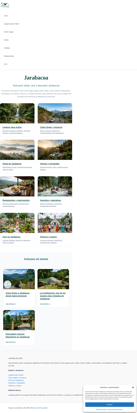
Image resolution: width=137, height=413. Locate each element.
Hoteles (7, 48)
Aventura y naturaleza (16, 383)
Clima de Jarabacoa (16, 380)
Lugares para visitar (11, 24)
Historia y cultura (14, 386)
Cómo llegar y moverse (17, 378)
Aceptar (110, 404)
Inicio (6, 16)
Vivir (5, 64)
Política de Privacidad (39, 408)
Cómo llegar (8, 32)
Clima (6, 40)
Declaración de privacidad (115, 409)
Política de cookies (101, 409)
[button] (133, 387)
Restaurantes (9, 56)
